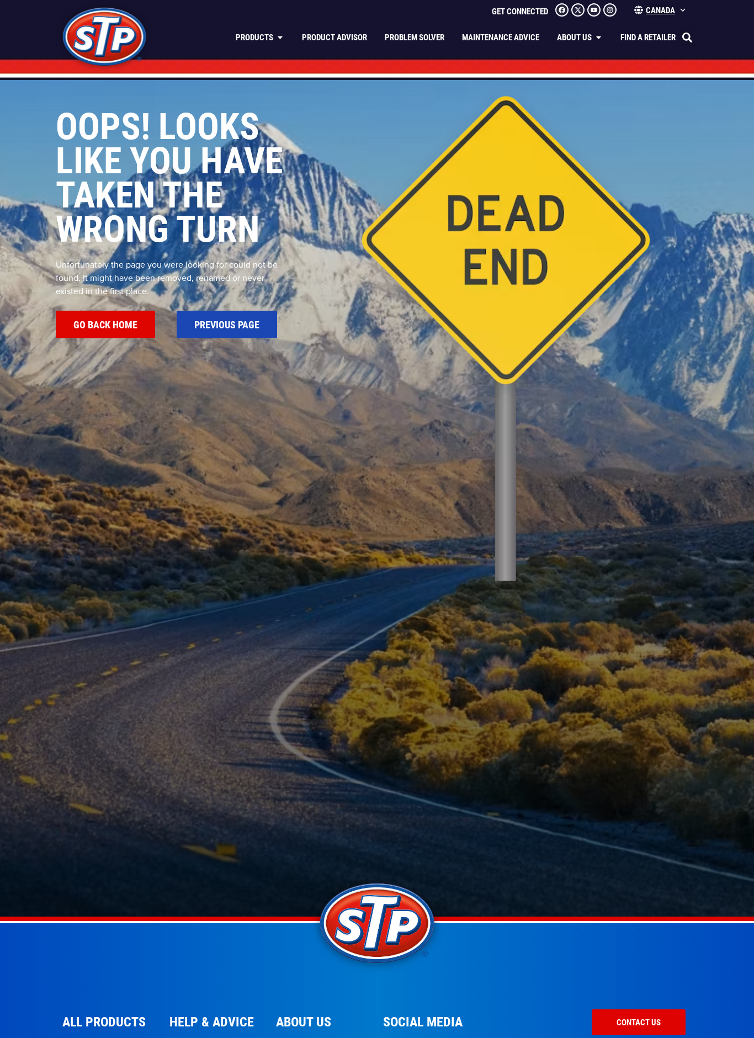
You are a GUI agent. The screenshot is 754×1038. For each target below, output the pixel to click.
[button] (687, 37)
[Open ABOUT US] (598, 37)
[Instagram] (610, 10)
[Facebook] (562, 10)
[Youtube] (594, 10)
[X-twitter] (578, 10)
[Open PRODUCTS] (280, 37)
